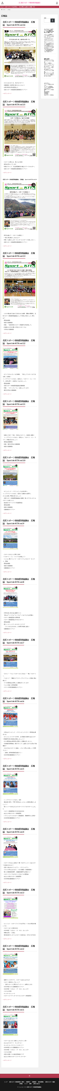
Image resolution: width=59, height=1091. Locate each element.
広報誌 (9, 9)
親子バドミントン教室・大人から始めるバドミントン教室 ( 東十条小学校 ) (49, 74)
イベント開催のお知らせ (49, 85)
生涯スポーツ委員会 (49, 95)
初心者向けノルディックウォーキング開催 (49, 61)
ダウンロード (8, 93)
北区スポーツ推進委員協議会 (34, 1087)
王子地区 (46, 94)
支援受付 (28, 1081)
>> (3, 93)
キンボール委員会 (48, 86)
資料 (30, 1083)
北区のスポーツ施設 (50, 1081)
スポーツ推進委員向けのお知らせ (49, 88)
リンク (26, 1083)
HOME (3, 9)
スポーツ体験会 (48, 63)
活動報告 (46, 92)
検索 (45, 18)
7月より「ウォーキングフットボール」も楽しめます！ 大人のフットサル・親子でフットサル (49, 66)
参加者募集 (46, 91)
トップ (5, 1081)
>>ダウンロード (7, 333)
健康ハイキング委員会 (49, 90)
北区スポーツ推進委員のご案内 (16, 1081)
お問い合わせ (36, 1083)
